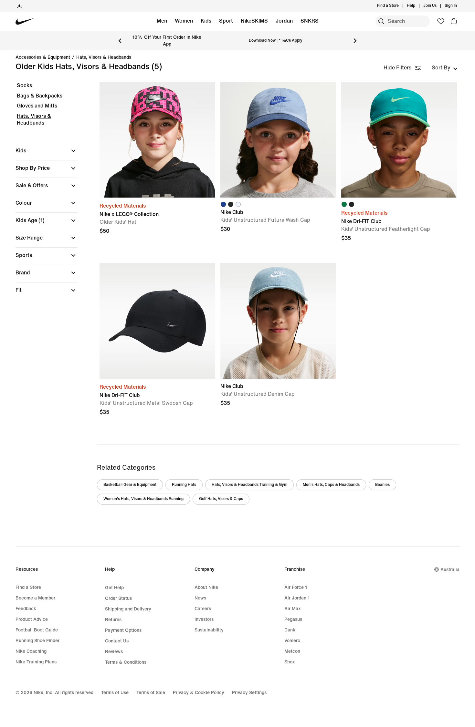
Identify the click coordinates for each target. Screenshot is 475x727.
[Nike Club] (278, 140)
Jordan (284, 21)
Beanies (382, 485)
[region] (42, 193)
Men (162, 21)
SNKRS (310, 21)
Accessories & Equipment (43, 57)
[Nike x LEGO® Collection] (157, 140)
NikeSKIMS (254, 21)
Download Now (262, 40)
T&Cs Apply (291, 40)
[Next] (355, 40)
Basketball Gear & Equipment (129, 485)
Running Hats (184, 485)
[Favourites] (441, 21)
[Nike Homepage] (25, 21)
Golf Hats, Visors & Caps (221, 499)
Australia (449, 569)
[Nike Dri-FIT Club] (399, 140)
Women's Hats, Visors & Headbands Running (143, 499)
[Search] (381, 21)
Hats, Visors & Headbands (103, 57)
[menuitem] (417, 6)
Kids (206, 21)
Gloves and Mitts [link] (37, 105)
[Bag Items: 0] (453, 21)
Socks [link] (24, 85)
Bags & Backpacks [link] (39, 95)
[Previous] (119, 40)
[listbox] (444, 68)
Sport (226, 21)
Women (184, 21)
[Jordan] (19, 6)
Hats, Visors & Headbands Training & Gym (249, 485)
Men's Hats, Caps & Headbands (331, 485)
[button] (47, 151)
